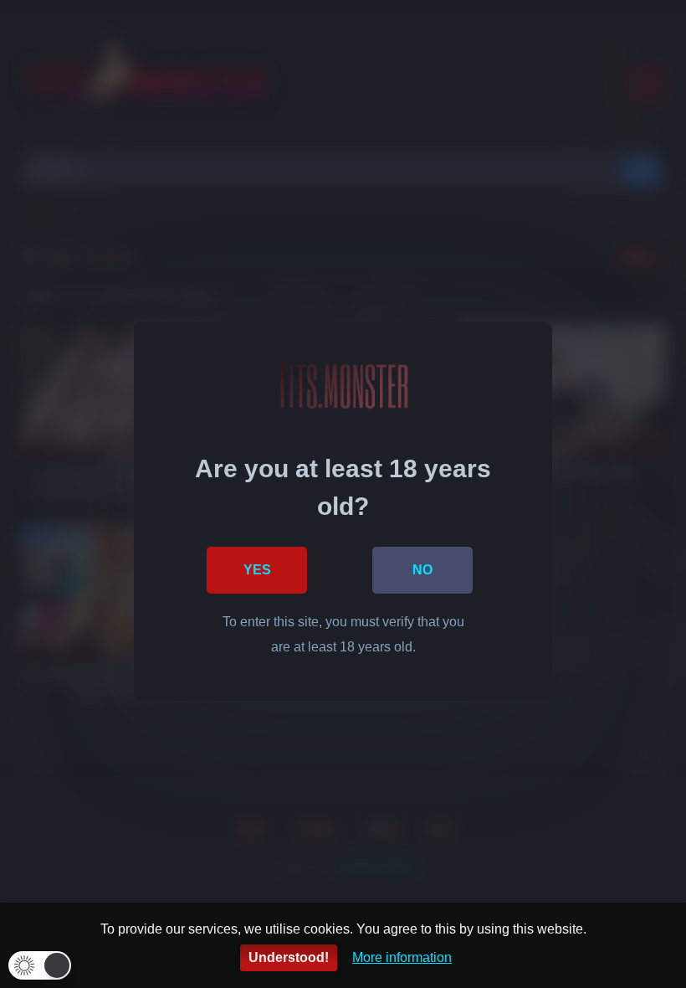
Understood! (288, 957)
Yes (257, 570)
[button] (39, 965)
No (422, 570)
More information (402, 957)
